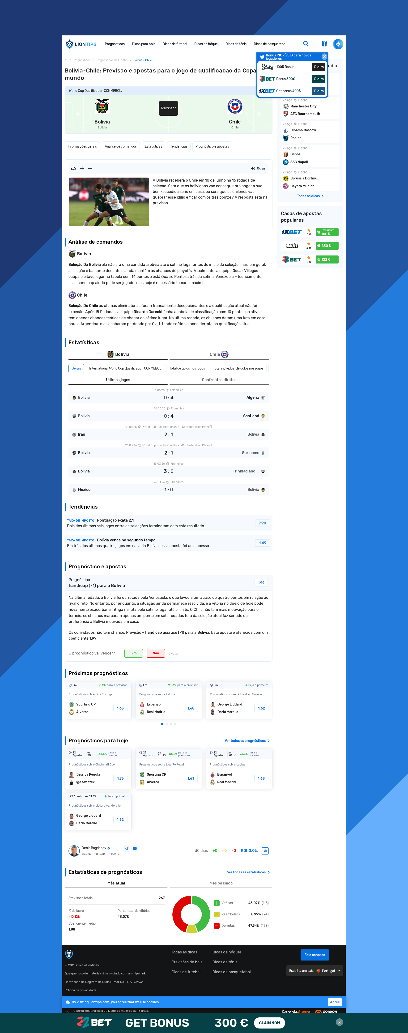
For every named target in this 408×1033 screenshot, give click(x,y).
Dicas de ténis (235, 44)
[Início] (66, 60)
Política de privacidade (80, 990)
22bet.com (204, 1023)
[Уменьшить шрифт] (90, 168)
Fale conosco (315, 955)
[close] (324, 56)
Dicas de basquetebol (270, 44)
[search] (305, 44)
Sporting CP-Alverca (98, 700)
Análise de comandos (121, 147)
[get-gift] (324, 44)
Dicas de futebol (175, 44)
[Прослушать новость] (253, 168)
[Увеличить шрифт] (82, 168)
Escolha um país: (301, 971)
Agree (335, 1002)
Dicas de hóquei (206, 44)
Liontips (81, 44)
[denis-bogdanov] (265, 850)
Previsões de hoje (187, 962)
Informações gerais (82, 147)
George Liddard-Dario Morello (239, 700)
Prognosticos (115, 44)
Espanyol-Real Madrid (169, 700)
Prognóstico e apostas (212, 147)
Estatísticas (153, 147)
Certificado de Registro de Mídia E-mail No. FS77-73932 (104, 982)
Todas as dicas (184, 952)
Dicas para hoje (144, 44)
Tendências (178, 147)
